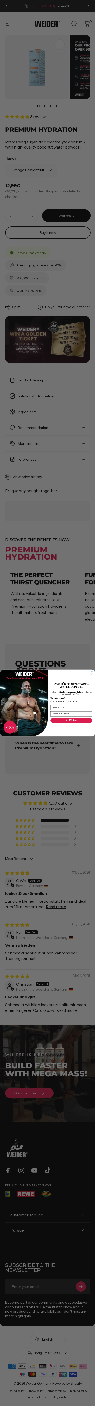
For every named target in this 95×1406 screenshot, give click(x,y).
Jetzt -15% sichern (71, 720)
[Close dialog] (91, 672)
